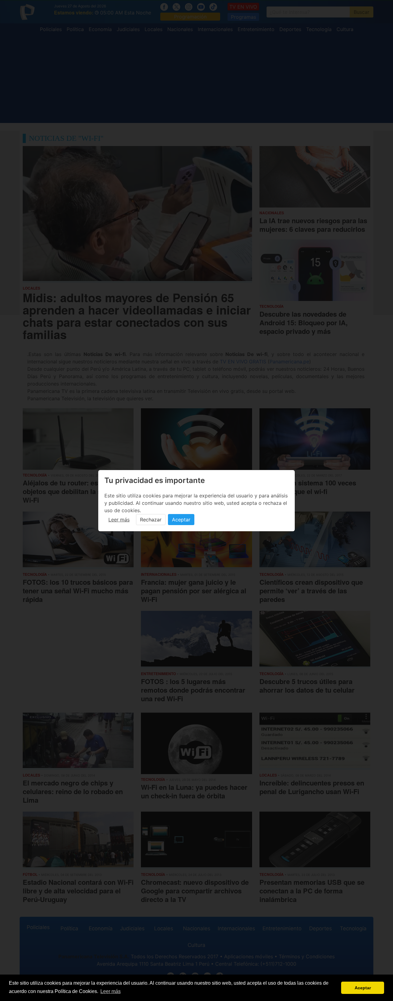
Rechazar (150, 519)
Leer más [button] (110, 991)
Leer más (119, 519)
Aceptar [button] (363, 987)
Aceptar (181, 519)
